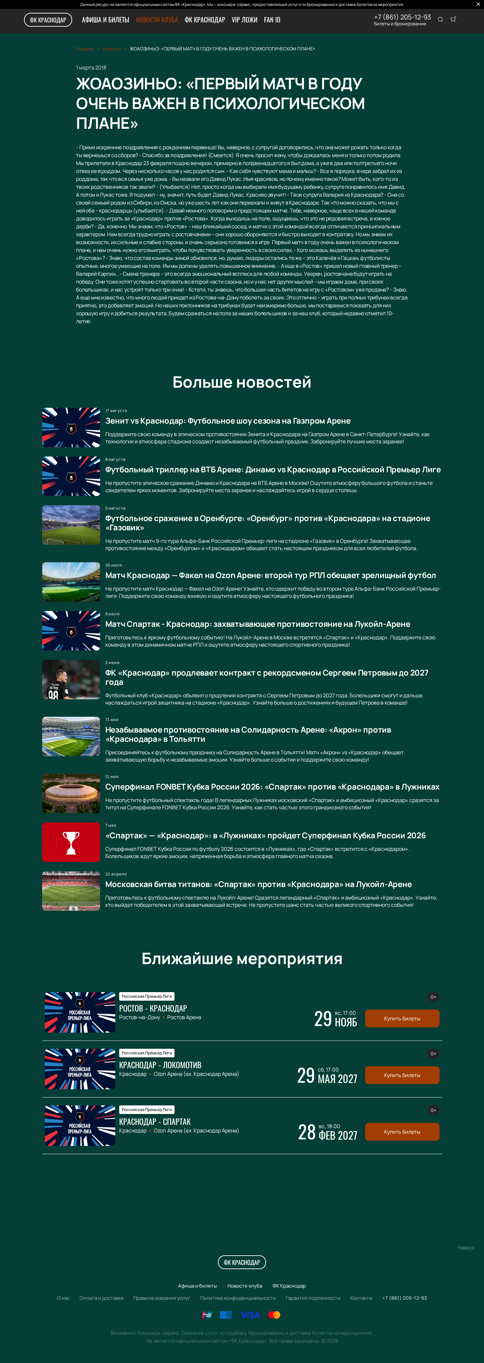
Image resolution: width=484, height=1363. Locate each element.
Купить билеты (402, 1018)
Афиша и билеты (105, 19)
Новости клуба (157, 19)
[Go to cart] (453, 19)
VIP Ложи (244, 19)
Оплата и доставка (101, 1297)
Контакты (361, 1297)
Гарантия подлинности (313, 1297)
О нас (63, 1297)
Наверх (465, 1247)
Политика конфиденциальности (238, 1297)
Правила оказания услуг (161, 1297)
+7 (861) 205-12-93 (402, 17)
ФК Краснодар (48, 19)
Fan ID (272, 19)
